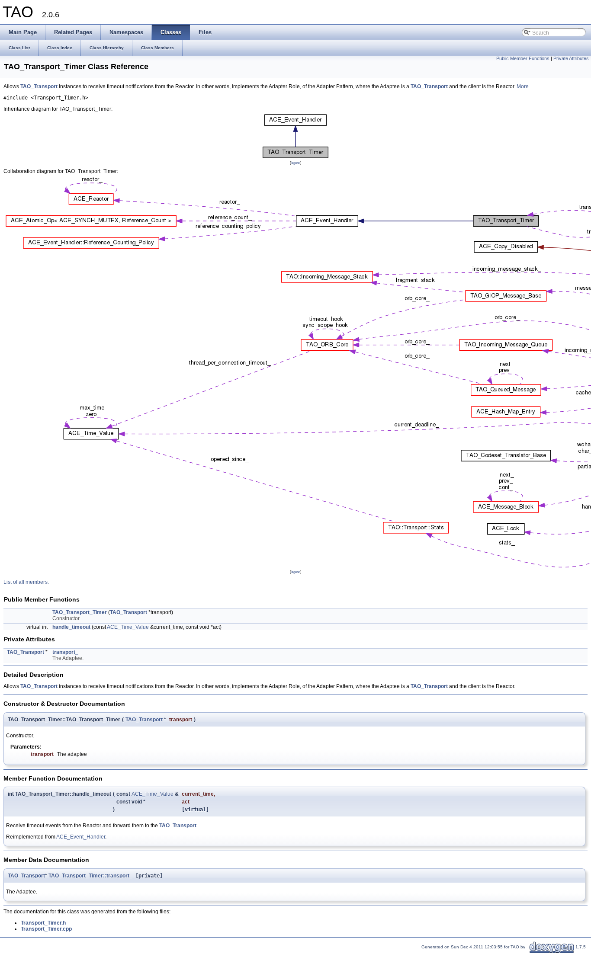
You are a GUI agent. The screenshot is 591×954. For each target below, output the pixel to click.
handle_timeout (71, 627)
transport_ (65, 652)
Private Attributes (571, 58)
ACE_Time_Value (128, 627)
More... (525, 86)
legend (295, 162)
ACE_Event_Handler (80, 837)
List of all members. (26, 582)
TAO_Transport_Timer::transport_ (90, 876)
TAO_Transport (39, 86)
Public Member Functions (522, 58)
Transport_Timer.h (43, 923)
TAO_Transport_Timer (79, 612)
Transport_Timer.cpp (46, 929)
